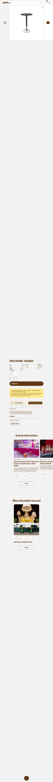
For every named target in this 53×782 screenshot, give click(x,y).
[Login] (43, 3)
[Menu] (49, 2)
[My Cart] (46, 3)
